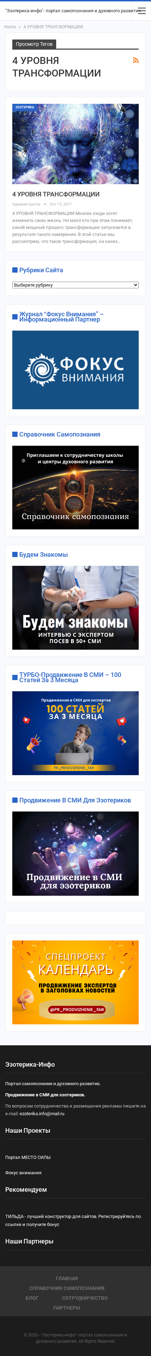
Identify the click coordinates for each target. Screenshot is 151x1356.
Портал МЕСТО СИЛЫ (28, 1157)
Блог (32, 1298)
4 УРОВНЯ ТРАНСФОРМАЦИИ (56, 194)
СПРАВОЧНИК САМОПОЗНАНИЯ (66, 1288)
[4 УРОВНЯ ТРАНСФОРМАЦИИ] (75, 144)
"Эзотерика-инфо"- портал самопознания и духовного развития (73, 10)
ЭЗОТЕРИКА (24, 107)
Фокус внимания (23, 1172)
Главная (67, 1278)
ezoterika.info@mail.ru (42, 1113)
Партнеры (66, 1308)
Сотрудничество (85, 1298)
